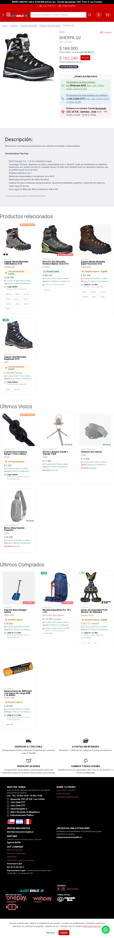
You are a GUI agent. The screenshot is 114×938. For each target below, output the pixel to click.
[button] (28, 57)
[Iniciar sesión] (98, 15)
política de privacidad (92, 926)
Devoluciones (12, 857)
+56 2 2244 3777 (49, 6)
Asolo (62, 31)
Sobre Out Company (15, 850)
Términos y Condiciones (16, 853)
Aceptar (64, 932)
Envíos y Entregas (63, 793)
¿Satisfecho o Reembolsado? (67, 797)
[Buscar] (89, 15)
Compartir (107, 32)
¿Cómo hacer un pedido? (65, 790)
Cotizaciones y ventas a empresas (20, 860)
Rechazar (50, 932)
